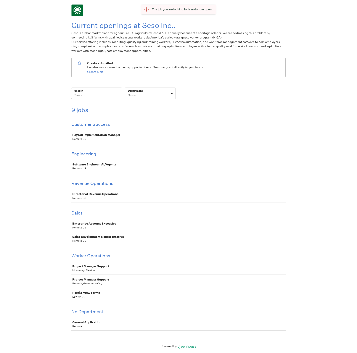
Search (78, 90)
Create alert (95, 72)
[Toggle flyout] (172, 93)
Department (135, 90)
